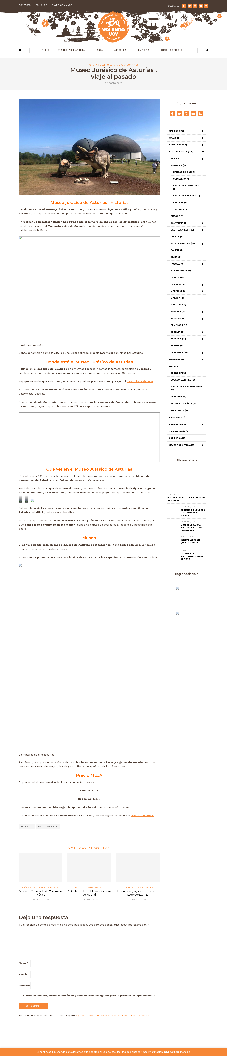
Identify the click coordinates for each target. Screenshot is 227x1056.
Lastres (180, 202)
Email (23, 974)
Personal (178, 396)
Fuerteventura (183, 243)
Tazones (180, 209)
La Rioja (178, 284)
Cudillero (181, 179)
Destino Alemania (132, 887)
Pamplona (179, 325)
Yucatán (55, 887)
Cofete (177, 236)
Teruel (177, 345)
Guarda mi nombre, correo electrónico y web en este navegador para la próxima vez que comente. (89, 995)
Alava (176, 158)
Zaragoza (179, 352)
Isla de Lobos (181, 270)
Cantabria (179, 223)
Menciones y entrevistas (186, 388)
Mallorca (178, 304)
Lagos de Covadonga (186, 187)
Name (23, 963)
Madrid (98, 887)
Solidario (41, 5)
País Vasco (179, 318)
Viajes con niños (47, 826)
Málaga (177, 298)
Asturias (94, 65)
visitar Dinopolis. (142, 815)
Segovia (177, 332)
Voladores (179, 410)
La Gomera (179, 277)
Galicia (177, 250)
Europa (143, 50)
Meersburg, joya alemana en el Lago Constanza (137, 893)
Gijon (176, 257)
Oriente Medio (172, 50)
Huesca (177, 264)
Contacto (25, 5)
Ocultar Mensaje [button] (180, 1051)
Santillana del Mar (140, 381)
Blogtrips (179, 373)
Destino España (109, 65)
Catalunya (178, 145)
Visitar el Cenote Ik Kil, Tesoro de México (40, 893)
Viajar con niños (62, 5)
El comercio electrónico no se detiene (192, 556)
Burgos (177, 216)
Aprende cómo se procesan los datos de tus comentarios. (113, 1015)
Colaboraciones (183, 380)
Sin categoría (179, 431)
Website (24, 985)
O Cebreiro (177, 417)
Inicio (45, 50)
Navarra (178, 311)
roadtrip (26, 826)
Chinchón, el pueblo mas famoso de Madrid (89, 893)
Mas (173, 366)
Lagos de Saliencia (186, 195)
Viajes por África (71, 50)
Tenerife (178, 338)
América (120, 50)
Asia (100, 50)
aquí (166, 1051)
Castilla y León (182, 230)
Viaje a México (40, 887)
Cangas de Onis (184, 172)
